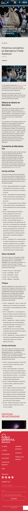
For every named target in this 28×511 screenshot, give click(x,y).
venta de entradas (15, 167)
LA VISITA (4, 450)
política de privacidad (16, 494)
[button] (14, 428)
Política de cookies (19, 506)
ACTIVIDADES (5, 454)
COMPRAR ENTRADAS (18, 448)
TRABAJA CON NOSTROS (19, 458)
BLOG (3, 468)
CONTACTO (18, 453)
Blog (3, 22)
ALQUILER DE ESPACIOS (5, 463)
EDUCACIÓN (5, 458)
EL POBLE (4, 446)
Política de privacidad (14, 507)
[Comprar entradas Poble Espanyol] (23, 2)
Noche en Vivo (20, 85)
